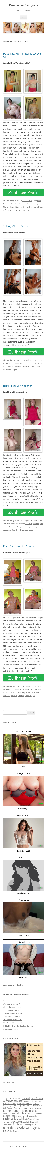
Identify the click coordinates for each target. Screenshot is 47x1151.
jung (39, 1108)
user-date (29, 530)
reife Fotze (7, 210)
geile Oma (25, 1105)
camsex (33, 204)
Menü (23, 17)
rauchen (17, 527)
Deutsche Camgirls (23, 5)
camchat (8, 1100)
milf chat (28, 363)
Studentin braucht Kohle (12, 1013)
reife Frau (6, 695)
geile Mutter (38, 689)
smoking (33, 527)
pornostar (33, 1116)
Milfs (39, 201)
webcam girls (24, 210)
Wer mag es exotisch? (11, 1004)
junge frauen (11, 1111)
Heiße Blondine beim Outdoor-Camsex (18, 1026)
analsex (18, 1098)
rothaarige (6, 1122)
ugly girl (21, 530)
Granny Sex (12, 1108)
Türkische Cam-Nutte (11, 1016)
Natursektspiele (23, 1116)
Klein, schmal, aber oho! (12, 1007)
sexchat (18, 366)
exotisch (36, 1104)
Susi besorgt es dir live (11, 1001)
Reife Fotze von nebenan (18, 385)
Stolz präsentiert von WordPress (15, 1146)
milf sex (40, 207)
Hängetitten (14, 207)
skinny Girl (26, 366)
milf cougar (31, 207)
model (39, 1113)
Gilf (4, 1108)
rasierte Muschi (13, 1118)
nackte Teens (10, 1115)
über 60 (16, 1131)
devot (38, 1100)
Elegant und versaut (11, 1029)
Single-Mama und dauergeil (13, 1010)
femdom (6, 1106)
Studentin (18, 1124)
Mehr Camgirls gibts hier (13, 985)
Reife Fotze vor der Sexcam (19, 546)
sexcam (11, 366)
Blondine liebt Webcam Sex (13, 1023)
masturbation (9, 1113)
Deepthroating (28, 1101)
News (5, 204)
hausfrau (23, 207)
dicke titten (9, 1103)
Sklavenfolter (7, 1125)
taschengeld (29, 1125)
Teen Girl (37, 1124)
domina (28, 1103)
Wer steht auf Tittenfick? (12, 1019)
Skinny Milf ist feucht (15, 226)
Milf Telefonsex (9, 1082)
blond (26, 1098)
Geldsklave (36, 1105)
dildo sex (21, 1103)
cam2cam (29, 689)
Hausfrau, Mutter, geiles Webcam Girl (23, 55)
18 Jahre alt (9, 1098)
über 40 (15, 210)
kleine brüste (29, 1111)
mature (36, 523)
